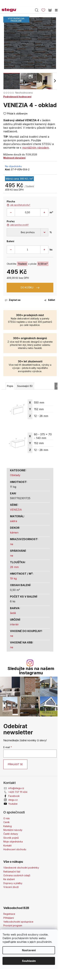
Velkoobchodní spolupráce (18, 921)
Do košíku (27, 287)
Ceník (6, 822)
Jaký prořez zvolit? (18, 225)
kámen (14, 532)
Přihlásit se (15, 764)
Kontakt (7, 845)
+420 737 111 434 (17, 792)
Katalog (7, 826)
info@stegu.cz (16, 788)
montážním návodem (35, 147)
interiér (14, 624)
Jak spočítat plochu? (18, 205)
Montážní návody (12, 830)
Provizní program (12, 925)
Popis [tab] (10, 386)
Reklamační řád (11, 871)
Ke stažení (9, 879)
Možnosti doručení (14, 157)
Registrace (9, 913)
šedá (13, 613)
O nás (6, 818)
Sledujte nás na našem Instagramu (31, 671)
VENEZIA (16, 509)
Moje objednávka (13, 841)
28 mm (14, 567)
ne (11, 544)
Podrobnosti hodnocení (17, 96)
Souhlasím (29, 961)
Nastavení (29, 950)
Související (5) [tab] (25, 386)
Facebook (14, 796)
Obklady (15, 475)
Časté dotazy (10, 833)
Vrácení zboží (11, 887)
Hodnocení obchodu (14, 849)
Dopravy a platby (12, 883)
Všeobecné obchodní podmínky (21, 867)
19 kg (13, 578)
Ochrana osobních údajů (16, 875)
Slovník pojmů (11, 837)
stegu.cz (13, 799)
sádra (13, 521)
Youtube (13, 803)
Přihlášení (8, 917)
